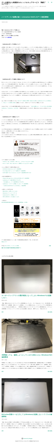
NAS (6, 245)
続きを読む (50, 312)
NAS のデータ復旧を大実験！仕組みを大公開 (27, 100)
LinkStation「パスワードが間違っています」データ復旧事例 (15, 183)
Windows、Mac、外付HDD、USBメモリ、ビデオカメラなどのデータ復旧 (18, 161)
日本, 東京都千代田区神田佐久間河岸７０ (12, 247)
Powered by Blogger (27, 438)
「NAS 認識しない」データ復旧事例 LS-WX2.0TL (13, 182)
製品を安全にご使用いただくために (10, 191)
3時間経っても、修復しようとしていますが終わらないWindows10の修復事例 (27, 356)
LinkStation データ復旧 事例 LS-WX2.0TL (12, 180)
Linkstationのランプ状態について (10, 194)
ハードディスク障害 (14, 245)
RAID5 (8, 245)
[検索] (48, 2)
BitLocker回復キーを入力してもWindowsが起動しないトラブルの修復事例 (27, 415)
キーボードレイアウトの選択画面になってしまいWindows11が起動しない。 (26, 296)
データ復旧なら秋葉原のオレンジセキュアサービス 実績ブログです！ (23, 3)
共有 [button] (50, 245)
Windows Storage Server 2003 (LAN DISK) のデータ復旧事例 (16, 178)
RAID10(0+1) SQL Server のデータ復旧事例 (12, 169)
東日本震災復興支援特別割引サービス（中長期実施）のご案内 (14, 202)
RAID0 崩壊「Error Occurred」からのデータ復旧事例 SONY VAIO (17, 172)
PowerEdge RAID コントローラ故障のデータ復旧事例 (14, 170)
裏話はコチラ (4, 241)
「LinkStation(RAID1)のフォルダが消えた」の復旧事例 (14, 185)
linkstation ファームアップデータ (10, 193)
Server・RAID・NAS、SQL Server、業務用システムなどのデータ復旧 (17, 163)
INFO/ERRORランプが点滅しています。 (11, 196)
